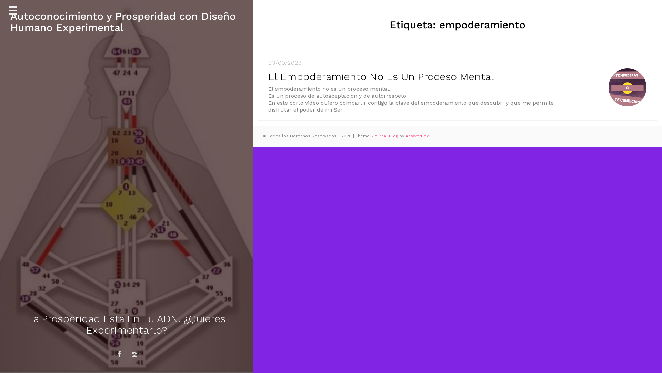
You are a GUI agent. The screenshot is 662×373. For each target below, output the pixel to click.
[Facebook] (119, 354)
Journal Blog (385, 136)
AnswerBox (417, 136)
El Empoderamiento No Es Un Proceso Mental (381, 76)
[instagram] (134, 354)
